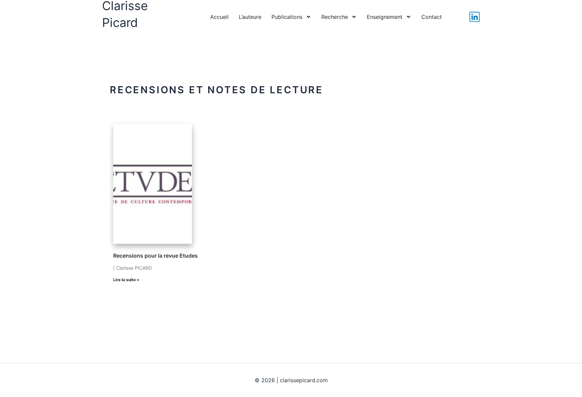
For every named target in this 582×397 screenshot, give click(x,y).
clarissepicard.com (304, 380)
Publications (286, 16)
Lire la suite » (126, 279)
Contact (431, 16)
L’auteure (250, 16)
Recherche (334, 16)
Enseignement (384, 16)
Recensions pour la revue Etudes (155, 255)
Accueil (219, 16)
